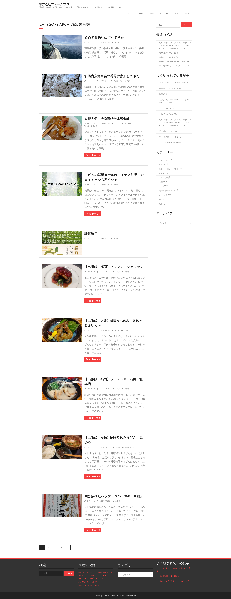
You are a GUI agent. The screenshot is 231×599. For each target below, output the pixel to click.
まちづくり (127, 81)
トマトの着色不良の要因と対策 (170, 142)
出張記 (161, 182)
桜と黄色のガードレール (168, 131)
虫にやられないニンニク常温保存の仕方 (173, 82)
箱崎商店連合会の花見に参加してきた (112, 76)
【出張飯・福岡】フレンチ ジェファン (113, 266)
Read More (92, 155)
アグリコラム (164, 160)
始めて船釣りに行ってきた (104, 37)
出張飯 (89, 126)
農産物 (132, 447)
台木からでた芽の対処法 (168, 114)
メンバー (151, 13)
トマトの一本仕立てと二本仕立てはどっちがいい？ (173, 582)
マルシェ (162, 173)
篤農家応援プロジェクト (168, 191)
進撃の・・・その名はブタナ (169, 57)
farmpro (92, 42)
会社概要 (139, 13)
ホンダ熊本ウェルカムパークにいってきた (174, 66)
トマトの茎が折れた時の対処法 (168, 576)
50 (61, 547)
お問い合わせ (164, 13)
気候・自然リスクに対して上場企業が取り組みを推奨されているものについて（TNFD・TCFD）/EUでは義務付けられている (175, 46)
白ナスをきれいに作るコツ (168, 108)
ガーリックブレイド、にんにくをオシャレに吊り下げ (173, 569)
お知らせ (162, 164)
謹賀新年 (90, 233)
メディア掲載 (164, 177)
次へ (68, 547)
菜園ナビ (162, 204)
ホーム (128, 13)
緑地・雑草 (163, 195)
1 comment (119, 124)
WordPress (132, 596)
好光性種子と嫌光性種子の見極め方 (172, 88)
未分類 (117, 42)
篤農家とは (163, 94)
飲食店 (95, 126)
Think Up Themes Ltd (110, 596)
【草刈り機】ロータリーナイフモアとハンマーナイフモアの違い (175, 101)
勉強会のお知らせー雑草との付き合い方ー (174, 61)
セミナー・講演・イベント (168, 169)
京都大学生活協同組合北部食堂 (106, 118)
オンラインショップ (182, 13)
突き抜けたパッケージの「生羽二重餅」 (113, 496)
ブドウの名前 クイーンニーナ (170, 137)
